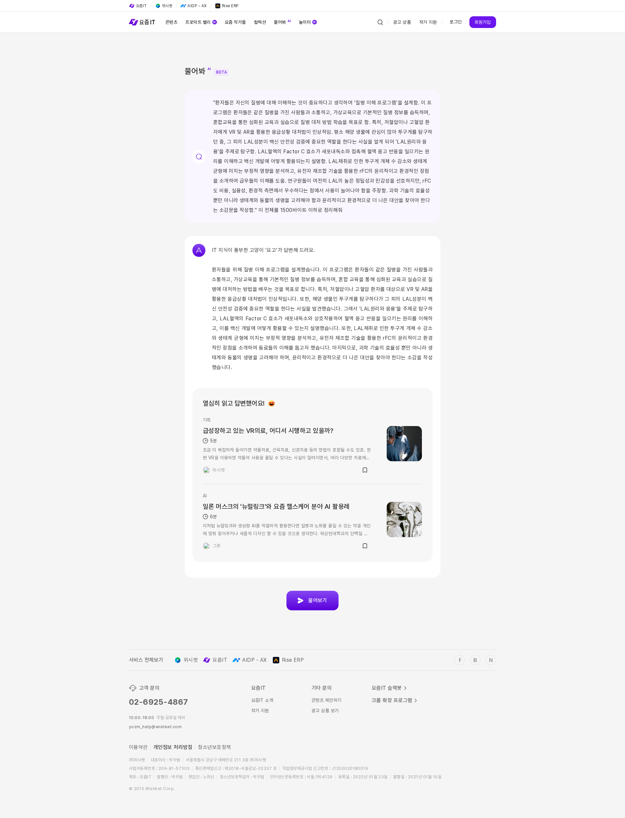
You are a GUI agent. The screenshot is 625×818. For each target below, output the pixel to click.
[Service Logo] (142, 22)
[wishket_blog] (475, 660)
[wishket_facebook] (459, 660)
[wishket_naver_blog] (491, 660)
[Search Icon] (380, 22)
